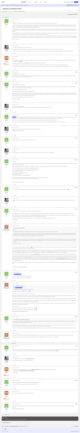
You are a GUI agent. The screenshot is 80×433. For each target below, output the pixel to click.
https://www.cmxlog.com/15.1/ (30, 358)
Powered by (74, 431)
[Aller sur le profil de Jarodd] (3, 11)
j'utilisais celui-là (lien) (36, 254)
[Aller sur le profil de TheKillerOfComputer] (6, 227)
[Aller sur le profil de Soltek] (6, 58)
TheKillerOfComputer (6, 287)
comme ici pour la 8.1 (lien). (62, 258)
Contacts (27, 63)
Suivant (6, 17)
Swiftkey (21, 61)
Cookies (7, 431)
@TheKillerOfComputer (17, 274)
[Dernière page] (8, 17)
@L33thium (14, 117)
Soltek (6, 61)
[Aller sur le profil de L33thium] (6, 47)
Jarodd (6, 11)
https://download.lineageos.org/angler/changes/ (26, 370)
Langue (3, 431)
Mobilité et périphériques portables (19, 11)
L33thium (6, 50)
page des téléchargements (35, 369)
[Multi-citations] (12, 42)
